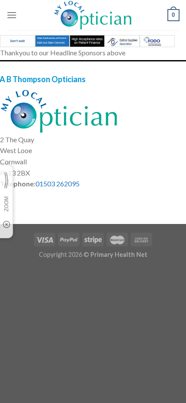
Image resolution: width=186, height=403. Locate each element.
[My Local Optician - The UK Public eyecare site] (93, 15)
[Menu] (11, 15)
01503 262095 (57, 183)
